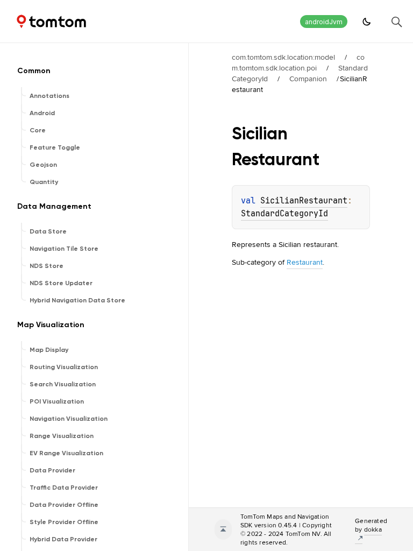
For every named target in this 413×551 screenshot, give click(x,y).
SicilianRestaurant (303, 200)
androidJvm (324, 22)
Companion (308, 78)
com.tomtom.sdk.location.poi (298, 62)
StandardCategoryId (284, 213)
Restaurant (305, 262)
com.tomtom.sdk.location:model (283, 57)
